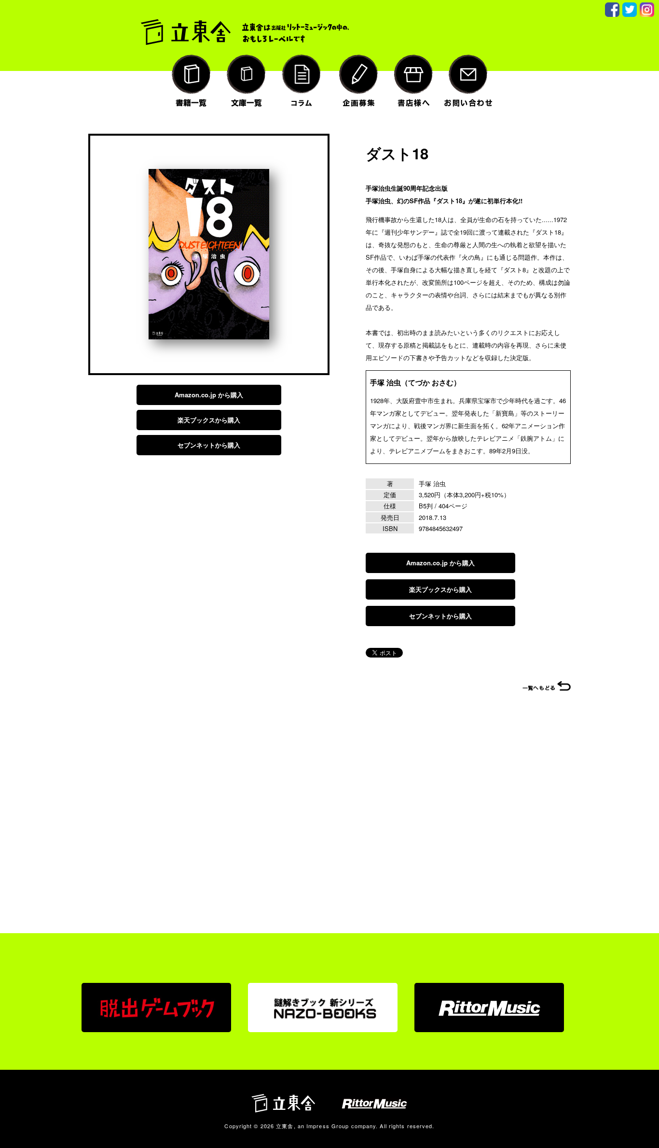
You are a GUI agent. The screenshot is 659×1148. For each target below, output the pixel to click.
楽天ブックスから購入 (209, 419)
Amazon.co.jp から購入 (209, 394)
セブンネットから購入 (209, 444)
